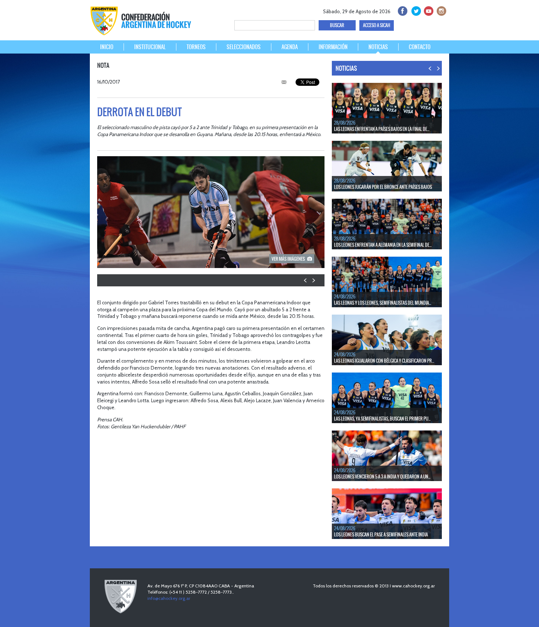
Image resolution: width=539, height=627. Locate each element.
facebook (402, 10)
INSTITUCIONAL (150, 47)
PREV (305, 280)
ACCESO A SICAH (376, 25)
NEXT (313, 280)
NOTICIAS (378, 47)
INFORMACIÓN (333, 47)
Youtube (427, 10)
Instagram (440, 10)
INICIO (106, 47)
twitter (414, 10)
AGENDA (290, 47)
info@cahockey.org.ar (168, 598)
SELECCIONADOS (244, 47)
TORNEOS (196, 47)
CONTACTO (419, 47)
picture (291, 258)
